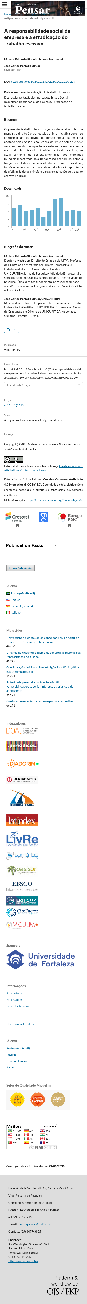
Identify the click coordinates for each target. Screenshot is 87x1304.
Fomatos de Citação (19, 385)
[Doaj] (22, 732)
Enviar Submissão (20, 568)
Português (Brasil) (18, 1048)
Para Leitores (14, 993)
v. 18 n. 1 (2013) (41, 14)
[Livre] (22, 846)
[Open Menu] (4, 4)
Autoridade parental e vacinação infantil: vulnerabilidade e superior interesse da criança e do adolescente (39, 686)
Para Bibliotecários (17, 1006)
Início (7, 14)
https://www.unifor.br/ (23, 1261)
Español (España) (22, 606)
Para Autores (14, 999)
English (15, 599)
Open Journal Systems (20, 1024)
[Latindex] (22, 824)
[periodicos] (22, 750)
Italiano (16, 612)
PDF (13, 329)
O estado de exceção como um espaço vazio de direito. (41, 701)
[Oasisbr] (22, 876)
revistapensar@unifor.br (34, 1224)
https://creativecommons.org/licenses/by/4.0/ (54, 500)
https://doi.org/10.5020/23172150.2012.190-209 (43, 81)
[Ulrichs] (22, 782)
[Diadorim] (24, 768)
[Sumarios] (22, 859)
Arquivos (21, 14)
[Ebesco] (22, 889)
